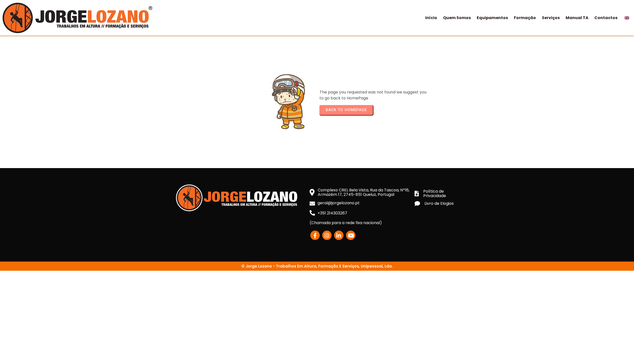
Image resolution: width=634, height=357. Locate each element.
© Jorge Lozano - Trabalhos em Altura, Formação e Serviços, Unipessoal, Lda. (317, 266)
